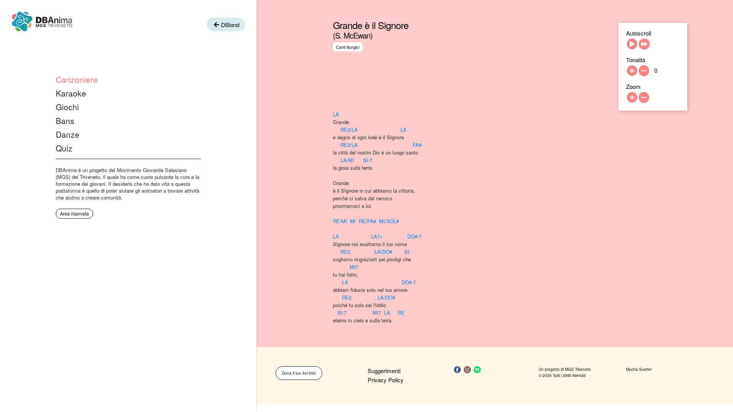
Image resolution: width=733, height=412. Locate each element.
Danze (67, 134)
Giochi (67, 107)
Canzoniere (77, 79)
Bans (65, 120)
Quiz (64, 148)
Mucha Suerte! (639, 369)
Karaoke (71, 93)
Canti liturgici (347, 47)
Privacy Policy (386, 380)
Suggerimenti (384, 371)
